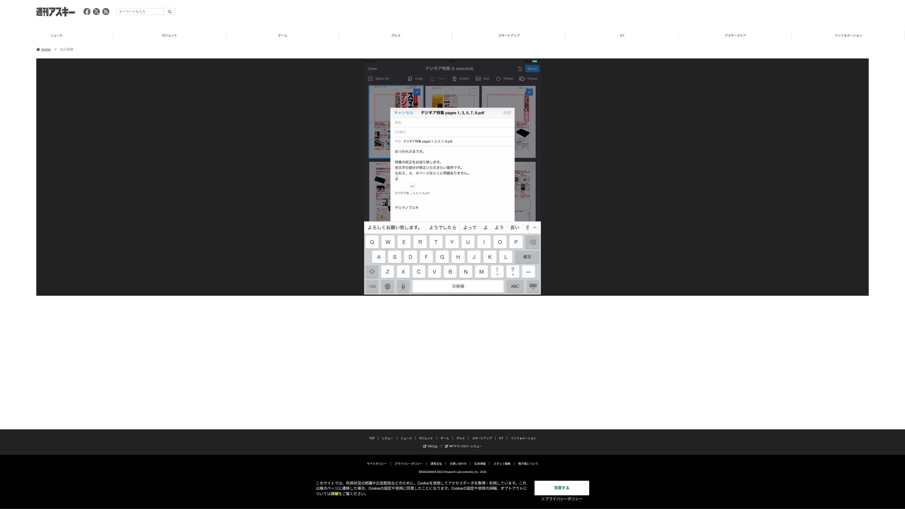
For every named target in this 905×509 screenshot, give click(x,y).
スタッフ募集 (502, 463)
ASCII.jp (433, 446)
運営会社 (436, 463)
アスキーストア (622, 35)
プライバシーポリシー (409, 463)
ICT (509, 35)
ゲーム (169, 35)
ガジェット (56, 35)
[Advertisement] (783, 13)
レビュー (387, 438)
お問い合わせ (458, 463)
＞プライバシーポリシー (562, 499)
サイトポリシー (377, 463)
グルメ (282, 35)
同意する (561, 488)
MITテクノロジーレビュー (465, 446)
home (46, 49)
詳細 (334, 494)
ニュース (406, 438)
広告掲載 (480, 463)
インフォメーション (735, 35)
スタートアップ (396, 35)
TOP (848, 35)
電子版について (528, 463)
